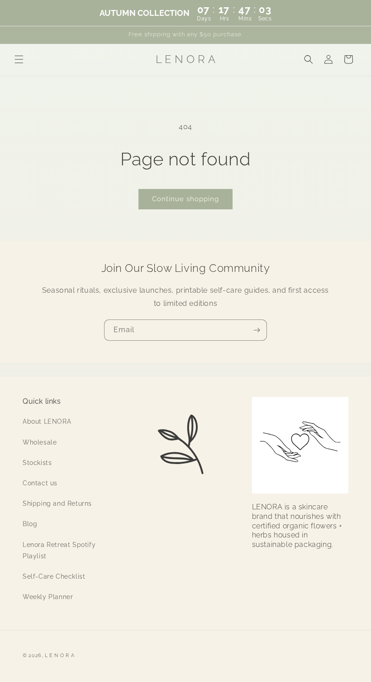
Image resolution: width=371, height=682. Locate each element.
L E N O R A (60, 655)
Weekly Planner (48, 596)
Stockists (37, 462)
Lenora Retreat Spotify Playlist (59, 550)
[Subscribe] (256, 330)
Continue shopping (185, 199)
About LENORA (47, 421)
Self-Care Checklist (54, 576)
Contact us (40, 483)
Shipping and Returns (57, 503)
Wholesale (40, 442)
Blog (30, 523)
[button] (19, 59)
